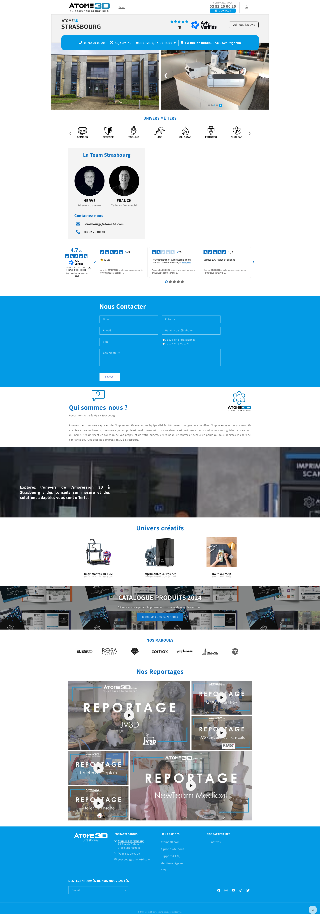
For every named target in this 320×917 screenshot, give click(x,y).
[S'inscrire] (124, 890)
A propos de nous (172, 849)
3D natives (214, 842)
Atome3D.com (170, 842)
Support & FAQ (170, 856)
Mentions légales (172, 863)
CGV (163, 870)
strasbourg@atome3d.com (104, 224)
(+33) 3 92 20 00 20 (129, 853)
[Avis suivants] (253, 262)
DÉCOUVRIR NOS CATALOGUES (160, 617)
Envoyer (109, 376)
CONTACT (225, 10)
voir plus (186, 262)
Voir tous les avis (243, 24)
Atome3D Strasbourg (154, 912)
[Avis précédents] (95, 262)
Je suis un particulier (177, 343)
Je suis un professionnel (180, 339)
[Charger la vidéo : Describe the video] (129, 715)
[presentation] (70, 132)
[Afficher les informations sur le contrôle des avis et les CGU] (89, 268)
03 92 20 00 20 (223, 6)
